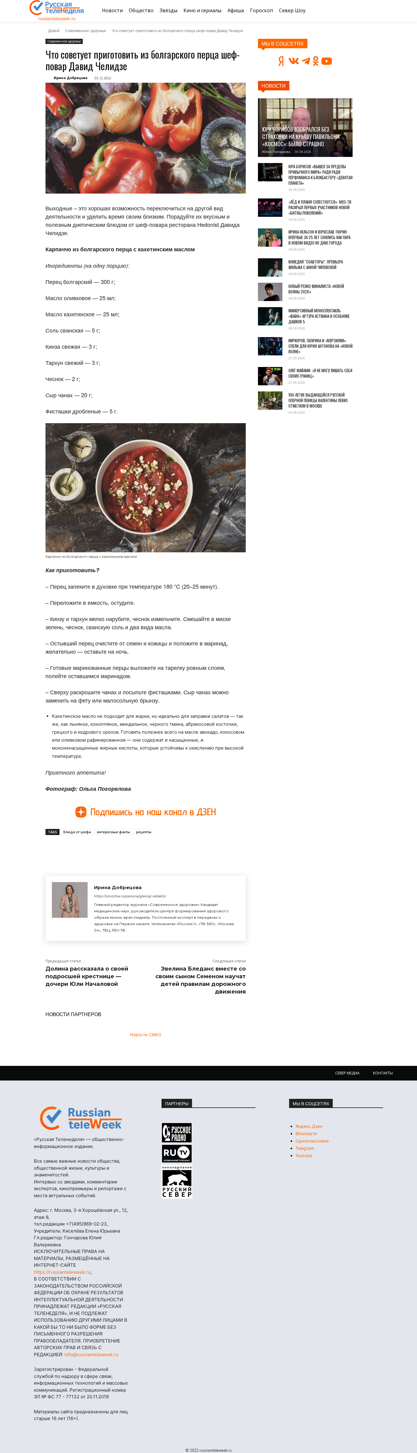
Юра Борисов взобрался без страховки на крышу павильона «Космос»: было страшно (300, 136)
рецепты (143, 832)
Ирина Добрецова (71, 77)
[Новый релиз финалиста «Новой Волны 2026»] (270, 292)
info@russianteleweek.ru (91, 1354)
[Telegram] (130, 849)
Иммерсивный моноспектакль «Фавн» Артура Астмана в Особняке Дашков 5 (319, 316)
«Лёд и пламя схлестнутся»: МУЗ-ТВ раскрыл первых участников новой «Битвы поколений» (319, 207)
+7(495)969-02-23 (86, 1224)
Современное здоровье (85, 30)
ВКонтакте (306, 1133)
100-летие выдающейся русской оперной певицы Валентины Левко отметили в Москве (318, 400)
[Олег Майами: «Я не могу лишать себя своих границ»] (270, 376)
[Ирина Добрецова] (70, 908)
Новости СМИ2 (145, 1034)
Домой (54, 30)
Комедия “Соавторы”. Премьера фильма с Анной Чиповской (315, 264)
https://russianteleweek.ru (62, 1272)
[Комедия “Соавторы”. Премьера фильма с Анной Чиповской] (270, 267)
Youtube (304, 1155)
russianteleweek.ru (56, 18)
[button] (380, 10)
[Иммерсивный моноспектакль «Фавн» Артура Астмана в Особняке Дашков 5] (270, 316)
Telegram (305, 1148)
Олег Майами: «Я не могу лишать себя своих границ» (320, 373)
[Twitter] (116, 849)
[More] (158, 849)
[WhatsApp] (144, 849)
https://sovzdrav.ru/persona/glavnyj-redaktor (130, 896)
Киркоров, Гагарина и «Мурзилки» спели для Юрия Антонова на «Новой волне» (320, 345)
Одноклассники (312, 1140)
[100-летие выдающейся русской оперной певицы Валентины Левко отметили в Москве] (270, 400)
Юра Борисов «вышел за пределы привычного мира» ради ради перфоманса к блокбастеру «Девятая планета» (320, 174)
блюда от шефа (77, 832)
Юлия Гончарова (276, 151)
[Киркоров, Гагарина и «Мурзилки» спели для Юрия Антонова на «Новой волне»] (270, 346)
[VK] (102, 849)
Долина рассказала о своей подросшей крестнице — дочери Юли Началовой (86, 976)
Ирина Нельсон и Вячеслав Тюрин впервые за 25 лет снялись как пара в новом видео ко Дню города (319, 237)
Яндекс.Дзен (309, 1126)
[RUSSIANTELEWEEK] (56, 7)
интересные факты (113, 832)
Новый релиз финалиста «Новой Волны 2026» (316, 289)
